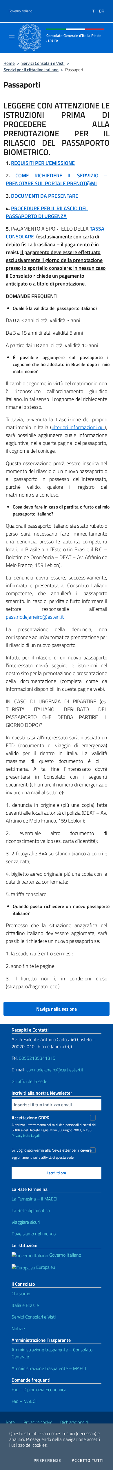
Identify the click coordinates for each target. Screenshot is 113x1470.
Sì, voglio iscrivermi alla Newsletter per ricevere (52, 1150)
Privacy (17, 1135)
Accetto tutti (88, 1460)
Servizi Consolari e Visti (43, 63)
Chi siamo (21, 1293)
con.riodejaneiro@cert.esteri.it (54, 1069)
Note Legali (31, 1135)
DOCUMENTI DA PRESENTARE (44, 196)
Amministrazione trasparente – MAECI (49, 1368)
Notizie (18, 1328)
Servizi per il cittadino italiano (31, 69)
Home (9, 63)
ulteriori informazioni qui (78, 427)
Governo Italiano (20, 11)
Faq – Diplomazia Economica (39, 1389)
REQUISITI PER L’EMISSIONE (43, 163)
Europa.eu (45, 1267)
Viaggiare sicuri (26, 1222)
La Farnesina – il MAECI (34, 1198)
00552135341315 (37, 1058)
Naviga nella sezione (56, 1008)
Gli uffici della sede (29, 1081)
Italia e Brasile (25, 1305)
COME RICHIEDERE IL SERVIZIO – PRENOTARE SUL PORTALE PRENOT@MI (56, 179)
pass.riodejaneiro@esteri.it (35, 617)
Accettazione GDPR (31, 1117)
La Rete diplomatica (31, 1210)
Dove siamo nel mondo (34, 1233)
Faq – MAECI (24, 1401)
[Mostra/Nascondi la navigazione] (11, 37)
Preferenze (47, 1460)
